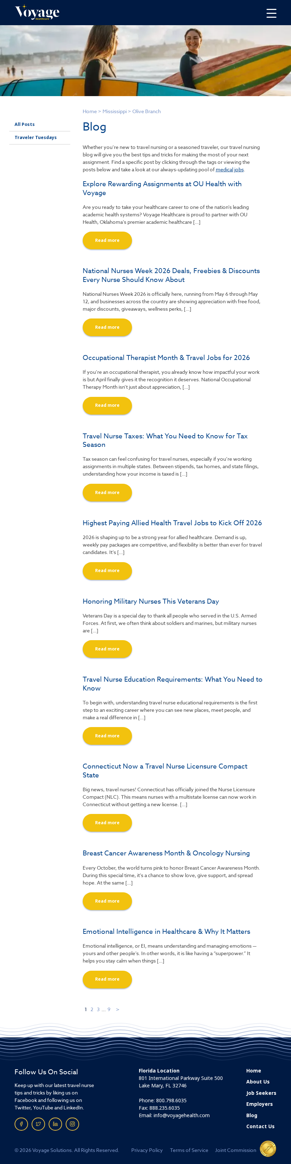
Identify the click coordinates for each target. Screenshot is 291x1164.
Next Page (118, 1009)
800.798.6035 (171, 1100)
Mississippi (115, 111)
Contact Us (260, 1126)
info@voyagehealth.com (182, 1115)
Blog (251, 1115)
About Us (258, 1081)
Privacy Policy (147, 1150)
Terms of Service (189, 1150)
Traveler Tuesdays (36, 137)
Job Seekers (261, 1093)
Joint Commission (235, 1150)
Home (90, 111)
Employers (259, 1104)
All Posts (25, 124)
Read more (107, 240)
